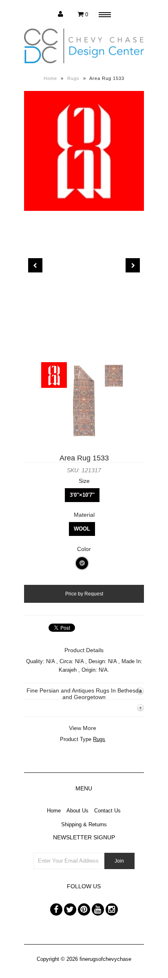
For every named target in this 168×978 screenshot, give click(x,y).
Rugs (73, 78)
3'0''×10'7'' (82, 495)
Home (50, 78)
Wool (82, 529)
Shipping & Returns (84, 824)
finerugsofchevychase (105, 959)
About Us (77, 811)
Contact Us (107, 811)
